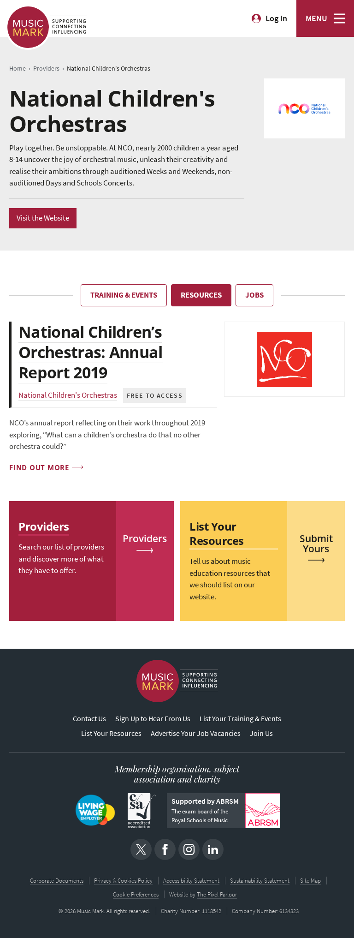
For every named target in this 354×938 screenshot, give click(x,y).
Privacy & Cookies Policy (123, 880)
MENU (316, 18)
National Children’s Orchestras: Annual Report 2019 (90, 352)
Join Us (261, 733)
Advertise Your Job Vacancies (196, 733)
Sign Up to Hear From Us (152, 718)
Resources (201, 295)
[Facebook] (165, 849)
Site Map (310, 880)
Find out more (39, 467)
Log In (276, 18)
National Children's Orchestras (67, 395)
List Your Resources (111, 733)
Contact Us (89, 718)
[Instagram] (189, 849)
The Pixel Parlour (217, 894)
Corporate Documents (56, 880)
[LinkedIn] (213, 849)
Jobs (254, 295)
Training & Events (123, 295)
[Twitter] (141, 849)
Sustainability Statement (259, 880)
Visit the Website (43, 218)
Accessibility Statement (191, 880)
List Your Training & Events (240, 718)
